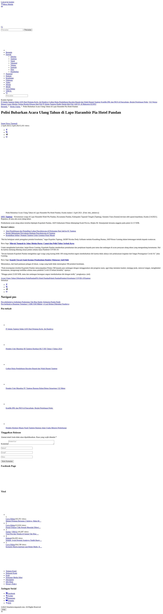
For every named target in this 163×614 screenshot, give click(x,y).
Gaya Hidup (10, 519)
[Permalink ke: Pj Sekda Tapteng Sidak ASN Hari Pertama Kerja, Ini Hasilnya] (18, 325)
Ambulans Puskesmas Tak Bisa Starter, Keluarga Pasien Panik (30, 302)
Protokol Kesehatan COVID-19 (72, 278)
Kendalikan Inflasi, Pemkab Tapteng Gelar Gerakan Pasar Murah (30, 235)
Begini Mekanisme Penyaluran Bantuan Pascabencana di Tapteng (30, 233)
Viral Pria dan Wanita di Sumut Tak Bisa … (22, 534)
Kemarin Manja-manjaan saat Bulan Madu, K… (24, 547)
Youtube (11, 601)
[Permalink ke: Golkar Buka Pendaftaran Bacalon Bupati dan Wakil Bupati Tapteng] (18, 364)
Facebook (11, 593)
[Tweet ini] (7, 132)
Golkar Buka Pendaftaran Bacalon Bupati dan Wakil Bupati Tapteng (74, 102)
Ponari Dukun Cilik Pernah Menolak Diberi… (23, 527)
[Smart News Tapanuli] (19, 25)
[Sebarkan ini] (7, 130)
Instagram (11, 598)
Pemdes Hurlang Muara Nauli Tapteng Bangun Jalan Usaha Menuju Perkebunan (36, 428)
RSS (9, 603)
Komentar (4, 444)
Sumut (8, 532)
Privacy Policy (11, 584)
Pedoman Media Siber (14, 577)
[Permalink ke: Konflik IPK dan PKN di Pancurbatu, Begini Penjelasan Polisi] (18, 404)
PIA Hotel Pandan (42, 278)
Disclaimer (10, 580)
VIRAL (15, 532)
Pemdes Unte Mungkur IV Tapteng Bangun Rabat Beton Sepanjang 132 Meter (35, 388)
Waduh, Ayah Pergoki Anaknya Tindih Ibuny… (24, 540)
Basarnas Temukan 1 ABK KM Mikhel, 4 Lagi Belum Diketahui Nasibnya (35, 304)
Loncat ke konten (7, 2)
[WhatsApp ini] (7, 137)
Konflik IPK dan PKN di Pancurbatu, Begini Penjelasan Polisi (124, 102)
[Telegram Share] (7, 135)
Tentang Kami (11, 571)
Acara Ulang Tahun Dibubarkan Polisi (15, 278)
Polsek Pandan (54, 278)
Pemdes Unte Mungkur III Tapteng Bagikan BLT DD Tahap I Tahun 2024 (34, 349)
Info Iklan (9, 582)
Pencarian (27, 30)
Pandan (33, 278)
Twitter (10, 596)
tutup (3, 609)
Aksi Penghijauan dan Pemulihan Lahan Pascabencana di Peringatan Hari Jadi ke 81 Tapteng (41, 231)
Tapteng (87, 278)
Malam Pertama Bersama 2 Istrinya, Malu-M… (23, 521)
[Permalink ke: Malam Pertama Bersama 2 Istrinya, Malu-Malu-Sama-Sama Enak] (24, 515)
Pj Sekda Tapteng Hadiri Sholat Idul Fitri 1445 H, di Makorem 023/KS (69, 104)
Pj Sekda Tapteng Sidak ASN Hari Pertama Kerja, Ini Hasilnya (24, 102)
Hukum (8, 538)
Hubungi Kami (11, 573)
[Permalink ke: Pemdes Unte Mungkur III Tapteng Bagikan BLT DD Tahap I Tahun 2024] (18, 345)
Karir (8, 575)
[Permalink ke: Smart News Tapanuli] (3, 121)
